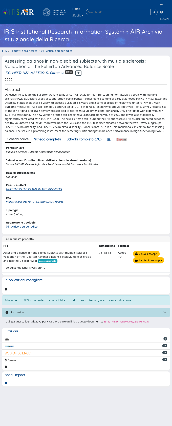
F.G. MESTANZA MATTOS (24, 73)
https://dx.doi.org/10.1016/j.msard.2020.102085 (35, 201)
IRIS (4, 51)
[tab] (108, 139)
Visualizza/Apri (148, 254)
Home (76, 9)
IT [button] (161, 5)
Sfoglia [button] (76, 15)
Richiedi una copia (150, 260)
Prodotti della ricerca (24, 51)
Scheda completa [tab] (47, 139)
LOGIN (164, 19)
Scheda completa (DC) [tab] (84, 139)
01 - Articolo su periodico (57, 51)
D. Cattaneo (55, 73)
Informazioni (16, 312)
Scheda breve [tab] (18, 139)
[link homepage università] (54, 12)
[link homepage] (19, 12)
